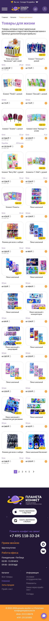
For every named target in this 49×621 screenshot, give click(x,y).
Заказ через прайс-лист (35, 588)
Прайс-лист (7, 589)
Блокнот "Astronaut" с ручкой (36, 60)
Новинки (6, 581)
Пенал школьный (36, 207)
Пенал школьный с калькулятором (37, 313)
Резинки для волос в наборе (12, 242)
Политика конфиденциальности (29, 609)
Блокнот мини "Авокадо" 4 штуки (36, 130)
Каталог (13, 17)
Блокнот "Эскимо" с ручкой (12, 129)
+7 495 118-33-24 (24, 535)
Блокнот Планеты (12, 207)
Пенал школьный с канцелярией (13, 348)
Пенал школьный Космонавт (36, 452)
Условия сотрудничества (33, 577)
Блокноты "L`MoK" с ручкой (36, 172)
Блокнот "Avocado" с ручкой (36, 94)
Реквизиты (31, 583)
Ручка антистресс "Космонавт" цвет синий (13, 60)
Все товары (7, 576)
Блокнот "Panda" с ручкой (12, 94)
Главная (5, 17)
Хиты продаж (8, 585)
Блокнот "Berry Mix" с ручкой (12, 172)
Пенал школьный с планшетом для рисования (13, 418)
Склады (30, 594)
